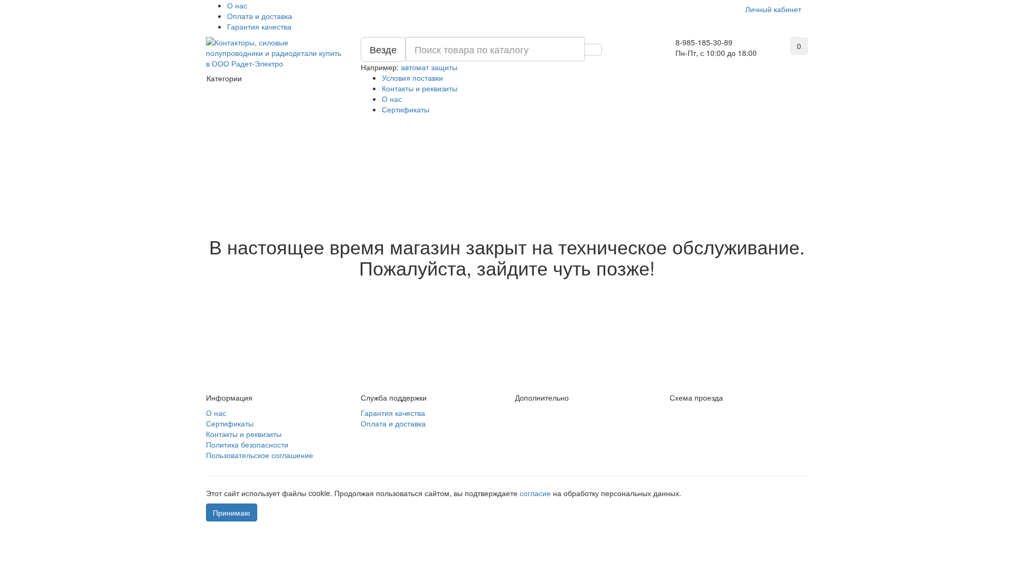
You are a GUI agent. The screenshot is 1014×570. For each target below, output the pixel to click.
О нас (237, 5)
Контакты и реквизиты (419, 88)
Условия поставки (412, 77)
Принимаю (231, 512)
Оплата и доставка (259, 16)
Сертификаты (405, 109)
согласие (536, 493)
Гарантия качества (259, 26)
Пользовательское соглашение (259, 455)
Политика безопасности (247, 444)
